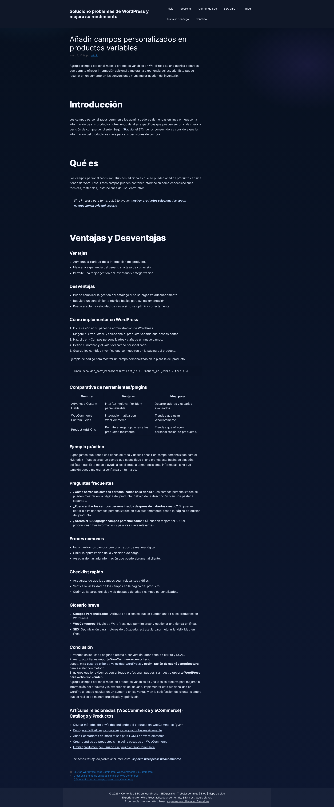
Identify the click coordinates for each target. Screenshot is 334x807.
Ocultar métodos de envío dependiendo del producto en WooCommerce (123, 724)
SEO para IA (231, 8)
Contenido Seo (207, 8)
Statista (128, 129)
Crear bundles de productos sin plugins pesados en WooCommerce (120, 741)
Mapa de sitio (217, 793)
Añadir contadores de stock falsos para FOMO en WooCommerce (118, 736)
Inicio (170, 8)
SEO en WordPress (85, 771)
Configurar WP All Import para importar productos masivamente (117, 730)
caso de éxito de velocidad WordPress (114, 663)
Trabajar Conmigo (178, 19)
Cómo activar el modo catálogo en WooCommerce (103, 779)
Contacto (201, 19)
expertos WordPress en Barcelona (188, 801)
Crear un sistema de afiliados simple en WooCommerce (106, 775)
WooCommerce (106, 771)
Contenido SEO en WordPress (139, 793)
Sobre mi (186, 8)
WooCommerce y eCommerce (135, 771)
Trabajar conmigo (187, 793)
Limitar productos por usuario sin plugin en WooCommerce (114, 747)
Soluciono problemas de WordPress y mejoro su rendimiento (109, 14)
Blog (248, 8)
